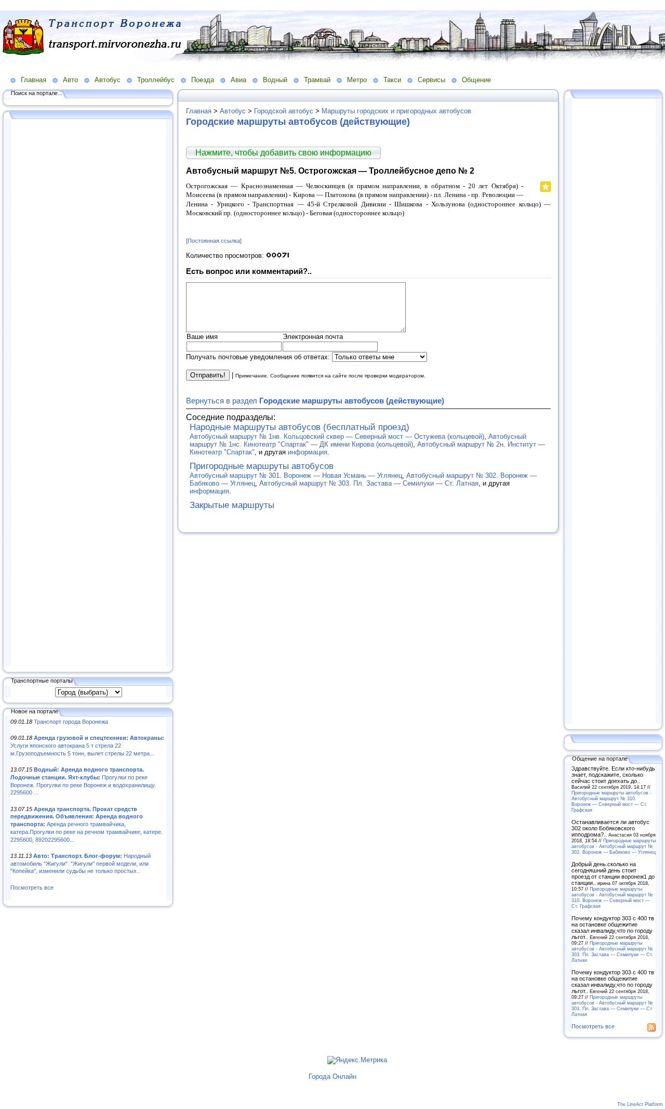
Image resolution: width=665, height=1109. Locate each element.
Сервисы (431, 80)
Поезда (202, 80)
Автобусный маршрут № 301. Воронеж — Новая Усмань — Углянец (296, 475)
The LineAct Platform (640, 1104)
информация (307, 452)
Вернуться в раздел (315, 400)
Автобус (108, 80)
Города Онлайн (332, 1076)
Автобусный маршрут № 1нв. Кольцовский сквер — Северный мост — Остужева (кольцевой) (337, 436)
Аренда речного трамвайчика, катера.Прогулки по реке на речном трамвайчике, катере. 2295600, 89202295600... (86, 824)
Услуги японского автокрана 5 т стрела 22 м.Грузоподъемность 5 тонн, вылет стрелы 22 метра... (87, 745)
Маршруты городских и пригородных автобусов (396, 111)
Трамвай (317, 80)
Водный (275, 80)
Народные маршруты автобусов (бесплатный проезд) (299, 427)
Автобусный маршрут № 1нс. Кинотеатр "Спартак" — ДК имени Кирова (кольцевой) (358, 440)
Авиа (238, 80)
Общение (476, 80)
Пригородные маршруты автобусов (262, 466)
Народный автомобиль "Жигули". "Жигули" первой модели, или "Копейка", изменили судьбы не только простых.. (80, 863)
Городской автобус (283, 111)
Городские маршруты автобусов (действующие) (298, 121)
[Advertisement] (88, 394)
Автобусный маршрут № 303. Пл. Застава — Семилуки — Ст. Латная (368, 483)
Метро (357, 80)
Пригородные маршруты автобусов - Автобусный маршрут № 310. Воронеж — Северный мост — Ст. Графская (611, 801)
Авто (70, 80)
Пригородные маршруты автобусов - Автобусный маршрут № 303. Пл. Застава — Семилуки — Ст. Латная (612, 951)
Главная (33, 80)
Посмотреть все (32, 887)
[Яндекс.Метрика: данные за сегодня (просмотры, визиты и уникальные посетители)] (357, 1060)
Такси (392, 80)
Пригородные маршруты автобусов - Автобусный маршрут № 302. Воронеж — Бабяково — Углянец (613, 846)
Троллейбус (156, 80)
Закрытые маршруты (232, 505)
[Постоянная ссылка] (214, 241)
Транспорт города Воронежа (71, 722)
